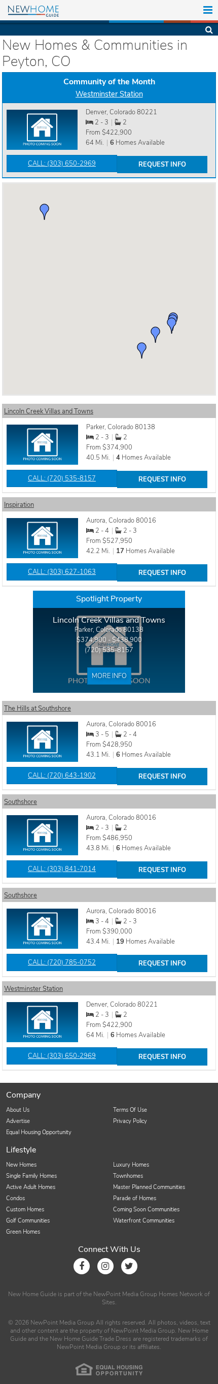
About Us (17, 1110)
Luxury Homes (131, 1165)
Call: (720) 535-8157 (62, 478)
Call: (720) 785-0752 (62, 962)
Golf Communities (28, 1221)
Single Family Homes (31, 1176)
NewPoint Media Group (125, 1294)
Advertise (18, 1121)
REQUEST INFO (162, 164)
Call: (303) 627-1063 (62, 571)
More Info (109, 676)
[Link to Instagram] (105, 1266)
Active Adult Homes (30, 1187)
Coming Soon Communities (146, 1209)
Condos (15, 1198)
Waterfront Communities (143, 1221)
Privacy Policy (130, 1121)
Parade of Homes (134, 1198)
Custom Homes (25, 1209)
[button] (142, 350)
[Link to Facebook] (82, 1266)
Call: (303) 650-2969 (62, 163)
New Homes (21, 1165)
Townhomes (128, 1176)
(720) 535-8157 (109, 650)
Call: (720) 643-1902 (62, 775)
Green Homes (23, 1232)
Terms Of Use (130, 1110)
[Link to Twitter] (129, 1266)
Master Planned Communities (149, 1187)
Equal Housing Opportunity (38, 1132)
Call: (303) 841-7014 (62, 869)
